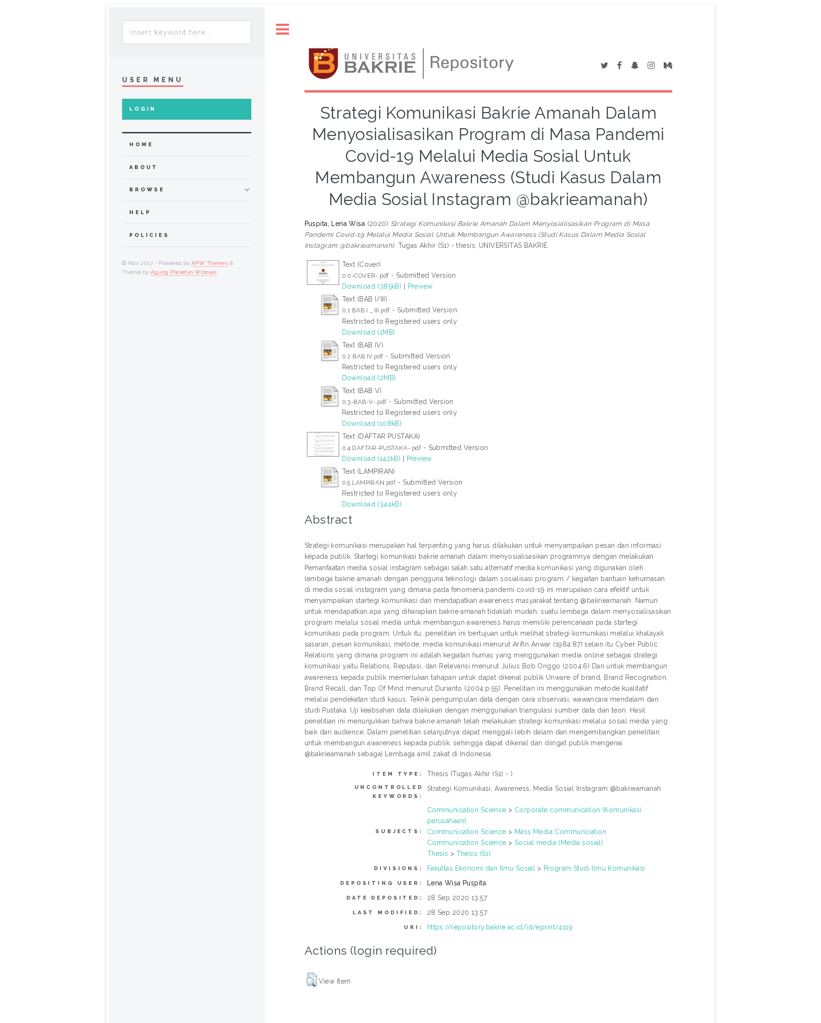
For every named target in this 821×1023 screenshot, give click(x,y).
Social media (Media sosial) (559, 842)
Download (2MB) (369, 378)
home (141, 144)
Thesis (438, 853)
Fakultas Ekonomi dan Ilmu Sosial (481, 868)
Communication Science (466, 810)
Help (140, 212)
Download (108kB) (372, 423)
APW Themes (209, 263)
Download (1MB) (368, 332)
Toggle (283, 29)
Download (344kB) (372, 504)
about (143, 167)
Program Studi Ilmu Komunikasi (594, 868)
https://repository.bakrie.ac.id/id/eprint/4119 (500, 927)
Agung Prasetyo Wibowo (184, 272)
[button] (311, 980)
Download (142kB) (371, 458)
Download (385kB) (372, 286)
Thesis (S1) (474, 853)
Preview (420, 286)
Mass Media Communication (560, 831)
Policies (149, 235)
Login (142, 109)
